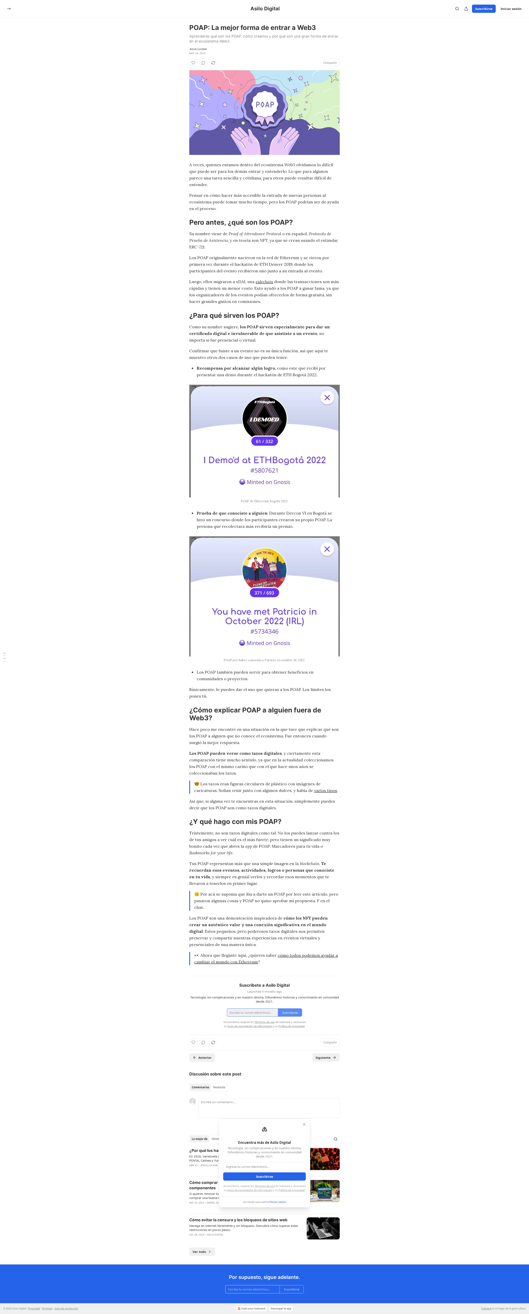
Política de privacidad (292, 1190)
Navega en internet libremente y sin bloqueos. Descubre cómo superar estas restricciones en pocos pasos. (243, 1228)
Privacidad (34, 1308)
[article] (264, 1230)
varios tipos (325, 790)
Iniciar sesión (511, 9)
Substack (486, 1308)
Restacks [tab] (219, 1087)
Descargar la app (281, 1308)
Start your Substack (253, 1308)
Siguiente (323, 1057)
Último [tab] (216, 1139)
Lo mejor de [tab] (199, 1139)
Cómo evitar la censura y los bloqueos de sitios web (238, 1220)
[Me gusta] (193, 63)
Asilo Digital (215, 1234)
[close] (304, 1124)
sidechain (264, 281)
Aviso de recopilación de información (249, 1190)
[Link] (183, 222)
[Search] (457, 9)
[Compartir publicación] (466, 9)
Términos (47, 1308)
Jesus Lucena (198, 49)
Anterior (205, 1057)
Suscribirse (483, 9)
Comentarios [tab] (200, 1087)
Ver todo (199, 1252)
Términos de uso (265, 1186)
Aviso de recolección (66, 1308)
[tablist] (208, 1087)
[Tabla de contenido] (4, 657)
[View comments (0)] (203, 63)
